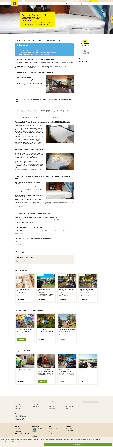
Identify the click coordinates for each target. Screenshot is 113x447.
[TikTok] (25, 433)
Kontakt (87, 1)
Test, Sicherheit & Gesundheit (88, 3)
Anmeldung (17, 428)
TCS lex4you (68, 435)
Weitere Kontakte (35, 406)
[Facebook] (16, 433)
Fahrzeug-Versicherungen (20, 404)
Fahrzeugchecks (18, 411)
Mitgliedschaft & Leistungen (30, 3)
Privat (23, 1)
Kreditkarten (17, 408)
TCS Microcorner (69, 432)
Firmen (26, 1)
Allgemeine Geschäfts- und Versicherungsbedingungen (20, 416)
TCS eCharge (56, 432)
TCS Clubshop (69, 428)
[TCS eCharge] (50, 432)
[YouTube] (28, 433)
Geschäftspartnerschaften (71, 410)
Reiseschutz (17, 402)
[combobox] (90, 402)
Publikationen (53, 399)
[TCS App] (50, 428)
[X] (19, 433)
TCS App (55, 428)
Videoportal (51, 406)
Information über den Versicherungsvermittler (20, 419)
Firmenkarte (17, 413)
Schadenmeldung (35, 404)
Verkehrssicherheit (69, 404)
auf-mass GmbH (36, 59)
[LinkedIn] (23, 433)
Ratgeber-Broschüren (53, 402)
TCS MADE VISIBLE (70, 434)
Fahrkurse (17, 410)
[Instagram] (21, 433)
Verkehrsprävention (53, 401)
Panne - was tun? (35, 401)
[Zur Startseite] (14, 3)
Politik (67, 408)
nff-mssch (21, 251)
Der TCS (68, 399)
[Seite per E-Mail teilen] (82, 61)
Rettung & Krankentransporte (71, 406)
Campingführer (52, 404)
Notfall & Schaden (94, 1)
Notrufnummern (35, 402)
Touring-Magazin (52, 408)
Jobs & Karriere (69, 402)
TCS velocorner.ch (69, 430)
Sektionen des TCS (87, 399)
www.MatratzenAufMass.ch (21, 252)
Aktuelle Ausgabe (41, 428)
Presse (67, 411)
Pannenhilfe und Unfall (19, 401)
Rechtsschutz (18, 406)
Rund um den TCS (69, 401)
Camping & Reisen (72, 3)
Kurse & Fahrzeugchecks (56, 3)
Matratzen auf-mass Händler (23, 66)
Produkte (44, 3)
